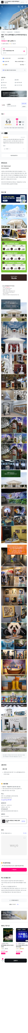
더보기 (4, 145)
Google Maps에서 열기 (6, 799)
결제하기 (16, 960)
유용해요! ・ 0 (8, 148)
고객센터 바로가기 (15, 900)
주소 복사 (24, 833)
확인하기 (15, 869)
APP (22, 2)
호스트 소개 (24, 103)
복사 (17, 904)
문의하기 (23, 106)
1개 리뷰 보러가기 (14, 155)
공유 (22, 6)
